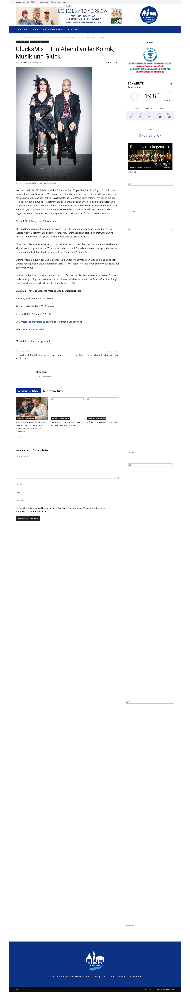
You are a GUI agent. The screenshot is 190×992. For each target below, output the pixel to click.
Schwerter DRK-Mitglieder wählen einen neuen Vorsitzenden (39, 356)
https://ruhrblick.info (44, 376)
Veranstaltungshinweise (49, 37)
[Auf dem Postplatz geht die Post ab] (103, 408)
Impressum (44, 2)
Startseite (22, 29)
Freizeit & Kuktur (29, 37)
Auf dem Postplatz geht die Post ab (102, 422)
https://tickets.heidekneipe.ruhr (69, 279)
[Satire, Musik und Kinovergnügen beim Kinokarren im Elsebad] (67, 408)
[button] (170, 29)
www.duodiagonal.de (33, 329)
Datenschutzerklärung (59, 2)
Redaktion (23, 62)
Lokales (35, 29)
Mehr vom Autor (53, 391)
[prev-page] (17, 437)
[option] (150, 61)
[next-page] (22, 437)
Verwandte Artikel (28, 391)
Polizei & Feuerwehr (53, 29)
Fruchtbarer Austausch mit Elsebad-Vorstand (96, 354)
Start (18, 37)
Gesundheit (72, 29)
